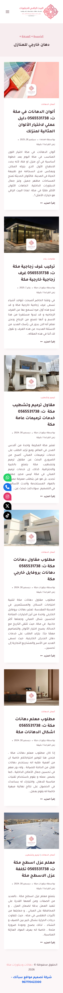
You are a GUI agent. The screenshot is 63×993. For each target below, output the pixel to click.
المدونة (26, 36)
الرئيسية (38, 36)
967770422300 (31, 982)
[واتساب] (7, 478)
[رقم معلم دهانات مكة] (7, 487)
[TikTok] (7, 515)
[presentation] (31, 80)
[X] (7, 506)
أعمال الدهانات (48, 105)
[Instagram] (7, 496)
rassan (42, 140)
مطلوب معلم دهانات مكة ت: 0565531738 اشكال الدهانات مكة (35, 726)
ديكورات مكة (40, 288)
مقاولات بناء (49, 259)
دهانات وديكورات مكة (20, 965)
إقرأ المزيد (47, 203)
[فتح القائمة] (7, 12)
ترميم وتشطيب (47, 398)
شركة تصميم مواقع (38, 977)
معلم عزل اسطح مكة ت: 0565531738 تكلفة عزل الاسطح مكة (34, 869)
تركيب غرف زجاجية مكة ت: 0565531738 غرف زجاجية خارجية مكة (34, 273)
